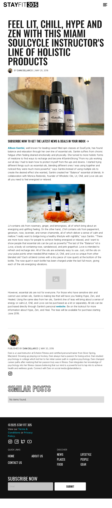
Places (61, 459)
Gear (83, 464)
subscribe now (22, 478)
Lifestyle (85, 454)
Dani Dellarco (25, 70)
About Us (37, 456)
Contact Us (15, 463)
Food (60, 464)
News (60, 454)
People (84, 459)
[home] (25, 5)
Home (11, 456)
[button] (105, 5)
